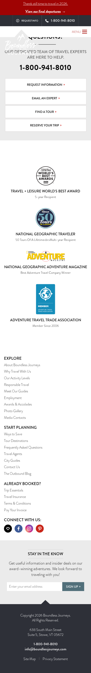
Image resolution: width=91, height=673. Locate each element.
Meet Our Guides (16, 391)
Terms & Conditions (17, 503)
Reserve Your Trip (44, 125)
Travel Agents (13, 453)
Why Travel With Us (17, 371)
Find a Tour (44, 112)
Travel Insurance (15, 496)
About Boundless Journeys (22, 364)
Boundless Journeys (21, 46)
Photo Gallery (13, 410)
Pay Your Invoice (15, 510)
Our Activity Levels (17, 378)
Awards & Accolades (18, 404)
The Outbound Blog (17, 473)
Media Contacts (15, 417)
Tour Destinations (16, 440)
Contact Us (12, 466)
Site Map (29, 658)
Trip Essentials (13, 490)
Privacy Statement (55, 658)
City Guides (12, 460)
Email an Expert (44, 98)
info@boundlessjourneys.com (45, 649)
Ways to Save (13, 434)
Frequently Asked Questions (23, 447)
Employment (13, 397)
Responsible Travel (16, 384)
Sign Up (72, 586)
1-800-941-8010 (45, 67)
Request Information (44, 84)
